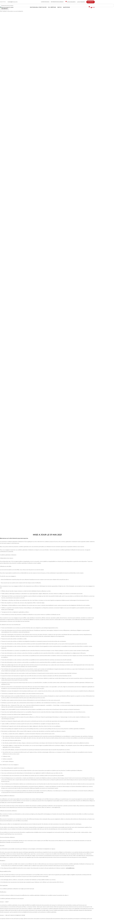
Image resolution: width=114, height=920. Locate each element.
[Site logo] (6, 7)
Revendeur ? (90, 1)
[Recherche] (86, 7)
